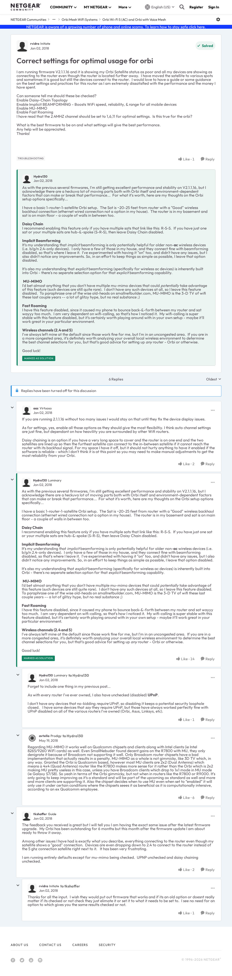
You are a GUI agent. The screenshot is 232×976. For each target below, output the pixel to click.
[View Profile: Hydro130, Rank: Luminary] (26, 482)
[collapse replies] (12, 407)
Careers (80, 945)
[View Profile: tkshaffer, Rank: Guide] (26, 816)
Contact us (50, 945)
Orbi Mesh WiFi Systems (79, 19)
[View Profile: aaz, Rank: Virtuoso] (26, 410)
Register (196, 7)
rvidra (34, 43)
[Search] (182, 7)
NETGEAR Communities (28, 19)
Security (107, 945)
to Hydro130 (78, 675)
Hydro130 (40, 176)
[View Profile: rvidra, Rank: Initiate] (22, 46)
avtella (44, 735)
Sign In (213, 7)
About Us (19, 945)
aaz (36, 408)
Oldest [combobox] (213, 379)
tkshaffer (40, 814)
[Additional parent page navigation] (54, 19)
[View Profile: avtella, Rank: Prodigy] (32, 738)
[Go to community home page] (26, 7)
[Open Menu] (218, 19)
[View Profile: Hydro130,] (26, 178)
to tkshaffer (70, 886)
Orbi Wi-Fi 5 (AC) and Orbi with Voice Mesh (134, 19)
